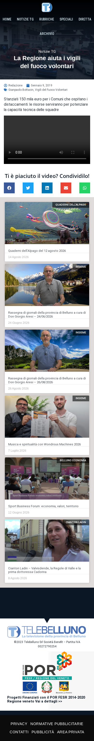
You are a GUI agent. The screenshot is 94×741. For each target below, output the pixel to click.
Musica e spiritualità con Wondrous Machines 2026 (44, 444)
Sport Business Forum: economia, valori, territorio (43, 506)
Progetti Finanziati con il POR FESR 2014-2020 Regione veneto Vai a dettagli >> (46, 699)
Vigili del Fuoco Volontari (51, 89)
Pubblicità (43, 732)
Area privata (70, 732)
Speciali (66, 19)
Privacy (19, 724)
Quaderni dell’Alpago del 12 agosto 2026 (37, 251)
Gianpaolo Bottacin (21, 89)
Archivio (47, 34)
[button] (9, 187)
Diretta (85, 19)
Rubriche (46, 19)
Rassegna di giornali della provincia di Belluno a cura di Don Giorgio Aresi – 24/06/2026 (47, 314)
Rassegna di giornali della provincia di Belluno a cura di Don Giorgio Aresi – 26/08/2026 (47, 380)
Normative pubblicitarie (56, 724)
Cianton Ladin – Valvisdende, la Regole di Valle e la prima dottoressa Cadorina (44, 570)
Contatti (19, 732)
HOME (7, 19)
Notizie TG (25, 19)
